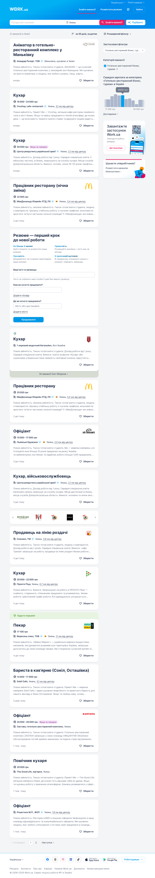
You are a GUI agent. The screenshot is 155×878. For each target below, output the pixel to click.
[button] (128, 9)
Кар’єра (48, 868)
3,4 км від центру (76, 201)
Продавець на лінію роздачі (40, 532)
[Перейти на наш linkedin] (70, 859)
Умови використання (98, 868)
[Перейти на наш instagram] (63, 859)
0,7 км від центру (48, 584)
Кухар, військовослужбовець (42, 476)
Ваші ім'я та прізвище (25, 269)
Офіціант (22, 431)
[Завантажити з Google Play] (110, 859)
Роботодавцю (135, 2)
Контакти (26, 868)
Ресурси (14, 868)
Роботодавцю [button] (131, 859)
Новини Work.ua (62, 868)
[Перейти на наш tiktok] (78, 859)
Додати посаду (21, 295)
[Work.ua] (19, 9)
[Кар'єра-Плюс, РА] (54, 517)
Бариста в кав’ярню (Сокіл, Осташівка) (51, 670)
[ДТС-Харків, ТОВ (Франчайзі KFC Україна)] (38, 517)
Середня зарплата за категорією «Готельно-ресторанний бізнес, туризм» (122, 81)
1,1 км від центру (64, 636)
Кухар (19, 95)
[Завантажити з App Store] (92, 859)
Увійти (139, 9)
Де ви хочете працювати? (27, 301)
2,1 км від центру (77, 151)
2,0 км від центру (63, 442)
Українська (15, 859)
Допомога (79, 868)
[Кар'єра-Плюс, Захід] (85, 517)
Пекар (19, 625)
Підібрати (137, 22)
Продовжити (28, 319)
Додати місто (20, 311)
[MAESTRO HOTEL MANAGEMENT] (70, 517)
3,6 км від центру (52, 539)
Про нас (37, 868)
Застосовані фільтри (115, 44)
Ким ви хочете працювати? (28, 285)
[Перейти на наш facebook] (47, 859)
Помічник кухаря (30, 760)
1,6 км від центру (61, 812)
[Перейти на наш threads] (55, 859)
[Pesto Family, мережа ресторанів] (23, 517)
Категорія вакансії (114, 60)
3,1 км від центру (65, 106)
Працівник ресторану (34, 386)
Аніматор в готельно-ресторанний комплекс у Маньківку (37, 50)
